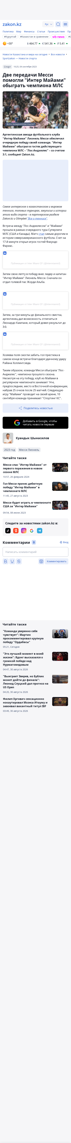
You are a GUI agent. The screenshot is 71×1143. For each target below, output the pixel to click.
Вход (65, 542)
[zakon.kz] (12, 24)
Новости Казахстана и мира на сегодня (25, 54)
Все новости (58, 54)
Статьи (41, 31)
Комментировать (56, 561)
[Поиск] (58, 24)
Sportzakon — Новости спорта (20, 58)
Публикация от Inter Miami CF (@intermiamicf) (35, 263)
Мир (18, 31)
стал (41, 234)
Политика (8, 31)
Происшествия (56, 31)
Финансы (29, 31)
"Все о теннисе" (37, 218)
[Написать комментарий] (35, 552)
